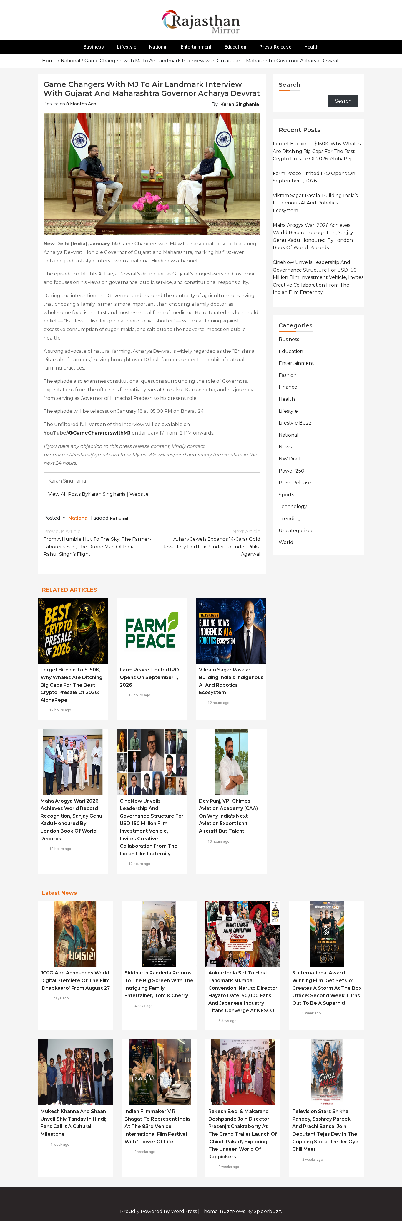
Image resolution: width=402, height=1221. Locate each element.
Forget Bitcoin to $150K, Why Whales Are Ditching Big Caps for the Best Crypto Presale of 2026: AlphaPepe (71, 685)
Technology (293, 506)
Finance (288, 387)
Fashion (288, 375)
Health (311, 47)
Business (94, 47)
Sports (286, 495)
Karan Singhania (239, 104)
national (119, 518)
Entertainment (196, 47)
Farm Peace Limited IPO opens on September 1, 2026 (149, 677)
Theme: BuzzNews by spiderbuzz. (241, 1211)
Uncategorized (296, 530)
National (158, 47)
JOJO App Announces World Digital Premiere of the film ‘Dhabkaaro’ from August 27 (75, 980)
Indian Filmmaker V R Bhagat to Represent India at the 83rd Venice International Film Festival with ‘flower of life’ (157, 1126)
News (285, 447)
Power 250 (291, 471)
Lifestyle (126, 47)
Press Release (275, 47)
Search (289, 84)
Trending (290, 518)
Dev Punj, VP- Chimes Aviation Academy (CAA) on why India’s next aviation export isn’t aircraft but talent (228, 816)
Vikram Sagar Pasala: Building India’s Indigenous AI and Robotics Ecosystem (315, 203)
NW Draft (290, 459)
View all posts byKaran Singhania (87, 494)
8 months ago (81, 104)
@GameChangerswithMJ (99, 433)
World (286, 542)
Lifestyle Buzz (295, 423)
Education (236, 47)
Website (139, 494)
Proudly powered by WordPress (159, 1211)
